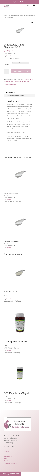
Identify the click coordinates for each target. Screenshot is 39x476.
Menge (7, 64)
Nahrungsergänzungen (15, 15)
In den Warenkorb (21, 71)
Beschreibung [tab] (10, 92)
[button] (32, 22)
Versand (8, 56)
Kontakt (6, 451)
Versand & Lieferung (10, 463)
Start (5, 15)
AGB (5, 458)
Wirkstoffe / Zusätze (10, 84)
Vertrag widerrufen (10, 473)
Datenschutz (8, 456)
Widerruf (6, 461)
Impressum (7, 454)
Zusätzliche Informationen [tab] (15, 95)
